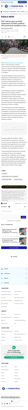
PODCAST (3, 381)
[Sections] (2, 6)
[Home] (1, 11)
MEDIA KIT (16, 317)
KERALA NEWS (6, 11)
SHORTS (16, 381)
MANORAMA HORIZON (6, 294)
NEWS (18, 11)
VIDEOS (3, 378)
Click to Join (14, 357)
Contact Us (17, 314)
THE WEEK (3, 297)
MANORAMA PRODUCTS (6, 317)
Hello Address (18, 291)
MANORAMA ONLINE (5, 291)
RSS (15, 323)
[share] (5, 36)
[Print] (9, 36)
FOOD (2, 375)
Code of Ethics (18, 340)
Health (3, 372)
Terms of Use (4, 323)
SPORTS (16, 372)
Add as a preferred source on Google (15, 187)
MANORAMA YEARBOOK (6, 300)
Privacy (3, 320)
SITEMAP (3, 337)
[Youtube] (7, 404)
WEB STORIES (17, 378)
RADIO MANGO (4, 303)
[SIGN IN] (26, 6)
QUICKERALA (4, 306)
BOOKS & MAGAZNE (19, 303)
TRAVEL (16, 375)
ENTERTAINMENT (13, 11)
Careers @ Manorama (20, 320)
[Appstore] (15, 393)
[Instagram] (5, 404)
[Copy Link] (12, 36)
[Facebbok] (2, 404)
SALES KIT (16, 331)
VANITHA (16, 294)
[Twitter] (10, 404)
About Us (3, 314)
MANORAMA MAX (18, 300)
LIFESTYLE (16, 369)
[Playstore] (5, 393)
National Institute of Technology (13, 63)
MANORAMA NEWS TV (19, 297)
